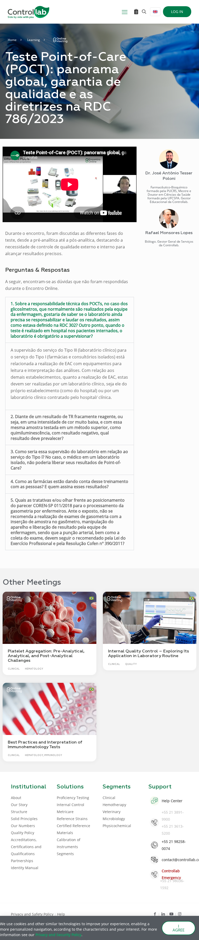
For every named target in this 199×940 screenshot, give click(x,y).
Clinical (109, 797)
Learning (33, 40)
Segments (65, 853)
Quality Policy (22, 832)
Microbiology (114, 818)
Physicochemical (117, 825)
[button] (69, 320)
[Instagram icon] (179, 913)
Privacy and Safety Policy (32, 914)
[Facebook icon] (155, 913)
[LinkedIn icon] (163, 913)
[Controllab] (28, 11)
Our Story (19, 804)
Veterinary (111, 811)
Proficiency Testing (73, 797)
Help (61, 914)
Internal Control (70, 804)
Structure (19, 811)
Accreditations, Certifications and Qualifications (26, 846)
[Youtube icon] (171, 913)
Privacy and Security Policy (58, 934)
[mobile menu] (124, 11)
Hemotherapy (114, 804)
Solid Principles (24, 818)
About (16, 797)
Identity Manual (24, 867)
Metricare (65, 811)
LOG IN (177, 11)
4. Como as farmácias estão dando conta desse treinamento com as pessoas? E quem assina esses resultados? (69, 484)
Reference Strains (72, 818)
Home (12, 40)
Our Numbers (23, 825)
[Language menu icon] (155, 11)
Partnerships (22, 860)
